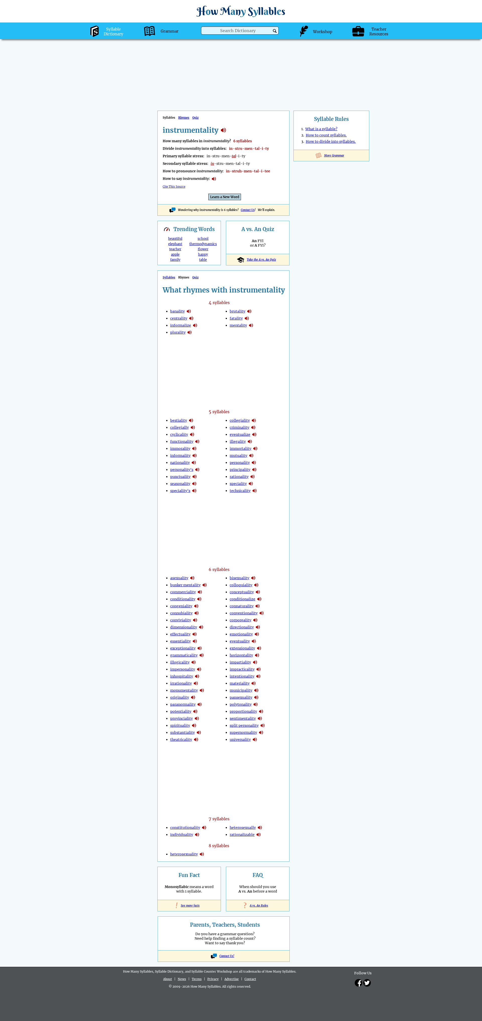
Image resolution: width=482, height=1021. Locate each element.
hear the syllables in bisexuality (253, 577)
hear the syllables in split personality (263, 725)
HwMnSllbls (241, 11)
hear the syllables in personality (254, 462)
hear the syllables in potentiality (195, 711)
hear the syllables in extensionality (259, 648)
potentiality (180, 711)
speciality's (180, 490)
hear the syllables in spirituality (194, 725)
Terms (197, 979)
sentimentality (243, 718)
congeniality (181, 606)
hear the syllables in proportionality (261, 711)
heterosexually (243, 827)
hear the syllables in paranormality (200, 704)
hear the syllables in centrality (191, 318)
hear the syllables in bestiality (191, 420)
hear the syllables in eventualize (254, 434)
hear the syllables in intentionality (258, 676)
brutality (237, 311)
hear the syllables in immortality (255, 448)
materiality (240, 683)
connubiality (181, 613)
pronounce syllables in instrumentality (214, 178)
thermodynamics (203, 244)
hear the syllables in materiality (254, 683)
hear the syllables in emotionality (257, 634)
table (203, 260)
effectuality (180, 634)
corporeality (240, 620)
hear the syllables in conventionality (262, 613)
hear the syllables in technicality (255, 490)
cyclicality (179, 434)
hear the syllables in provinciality (197, 718)
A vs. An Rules (257, 905)
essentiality (180, 641)
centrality (178, 318)
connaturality (242, 606)
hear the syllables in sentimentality (260, 718)
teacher (175, 249)
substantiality (182, 732)
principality (240, 469)
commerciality (183, 592)
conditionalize (242, 599)
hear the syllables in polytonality (256, 704)
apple (175, 254)
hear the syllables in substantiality (199, 732)
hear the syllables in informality (195, 455)
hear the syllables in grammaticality (202, 655)
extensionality (242, 648)
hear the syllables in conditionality (199, 599)
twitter (367, 983)
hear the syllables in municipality (256, 690)
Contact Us (248, 210)
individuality (181, 834)
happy (203, 254)
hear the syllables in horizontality (257, 655)
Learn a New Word (224, 197)
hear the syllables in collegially (193, 427)
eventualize (240, 434)
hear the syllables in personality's (197, 469)
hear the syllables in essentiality (195, 641)
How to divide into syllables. (331, 141)
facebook (358, 983)
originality (179, 697)
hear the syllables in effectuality (195, 634)
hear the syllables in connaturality (258, 606)
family (175, 260)
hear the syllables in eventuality (254, 641)
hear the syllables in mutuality (251, 455)
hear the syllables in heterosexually (260, 827)
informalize (180, 325)
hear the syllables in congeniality (196, 606)
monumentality (184, 690)
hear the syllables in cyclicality (192, 434)
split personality (244, 725)
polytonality (241, 704)
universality (240, 739)
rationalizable (242, 834)
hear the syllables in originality (193, 697)
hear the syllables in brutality (249, 311)
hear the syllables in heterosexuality (202, 854)
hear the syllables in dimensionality (201, 627)
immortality (240, 448)
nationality (180, 462)
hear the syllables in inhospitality (197, 676)
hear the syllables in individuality (197, 834)
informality (180, 455)
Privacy (213, 979)
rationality (239, 476)
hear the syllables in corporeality (255, 620)
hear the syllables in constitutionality (204, 827)
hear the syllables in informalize (195, 325)
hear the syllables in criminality (253, 427)
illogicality (180, 662)
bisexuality (239, 578)
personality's (181, 469)
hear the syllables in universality (255, 739)
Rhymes (183, 117)
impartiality (240, 662)
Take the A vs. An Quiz (261, 259)
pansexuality (241, 697)
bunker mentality (185, 585)
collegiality (240, 420)
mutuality (238, 455)
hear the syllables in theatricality (196, 739)
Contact (250, 979)
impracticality (242, 669)
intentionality (242, 676)
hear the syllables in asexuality (192, 577)
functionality (181, 441)
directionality (242, 627)
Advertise (231, 979)
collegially (179, 427)
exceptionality (183, 648)
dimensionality (183, 627)
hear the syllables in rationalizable (259, 834)
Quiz (195, 117)
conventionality (244, 613)
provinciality (181, 718)
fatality (236, 318)
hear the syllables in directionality (258, 627)
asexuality (179, 578)
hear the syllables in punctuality (195, 476)
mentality (238, 325)
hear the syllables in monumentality (202, 690)
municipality (241, 690)
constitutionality (185, 827)
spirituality (180, 725)
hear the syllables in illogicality (194, 662)
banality (177, 311)
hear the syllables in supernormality (261, 732)
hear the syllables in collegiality (254, 420)
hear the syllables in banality (189, 311)
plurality (178, 332)
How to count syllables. (326, 135)
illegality (238, 441)
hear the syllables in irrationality (196, 683)
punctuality (180, 476)
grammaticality (184, 655)
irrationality (181, 683)
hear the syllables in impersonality (199, 669)
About (167, 979)
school (203, 239)
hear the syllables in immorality (194, 448)
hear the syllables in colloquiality (256, 585)
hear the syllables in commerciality (200, 592)
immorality (180, 448)
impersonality (182, 669)
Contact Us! (226, 956)
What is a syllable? (321, 129)
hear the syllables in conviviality (195, 620)
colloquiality (241, 585)
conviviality (180, 620)
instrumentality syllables (223, 130)
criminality (239, 427)
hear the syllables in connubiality (197, 613)
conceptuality (242, 592)
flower (203, 249)
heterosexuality (184, 854)
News (182, 979)
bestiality (178, 420)
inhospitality (181, 676)
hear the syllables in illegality (250, 441)
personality (240, 462)
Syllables (169, 277)
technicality (240, 490)
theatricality (181, 739)
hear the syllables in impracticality (259, 669)
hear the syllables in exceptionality (200, 648)
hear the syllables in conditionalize (259, 599)
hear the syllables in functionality (197, 441)
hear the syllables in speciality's (194, 490)
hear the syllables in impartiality (255, 662)
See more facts (189, 905)
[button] (275, 31)
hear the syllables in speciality (251, 483)
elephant (175, 244)
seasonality (180, 483)
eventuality (240, 641)
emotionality (241, 634)
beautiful (175, 239)
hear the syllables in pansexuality (256, 697)
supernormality (243, 732)
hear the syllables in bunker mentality (205, 585)
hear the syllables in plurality (190, 332)
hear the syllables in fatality (247, 318)
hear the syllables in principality (254, 469)
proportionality (243, 711)
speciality (238, 483)
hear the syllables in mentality (251, 325)
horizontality (241, 655)
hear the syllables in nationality (194, 462)
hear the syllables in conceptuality (258, 592)
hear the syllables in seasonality (194, 483)
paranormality (183, 704)
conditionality (182, 599)
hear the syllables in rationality (253, 476)
